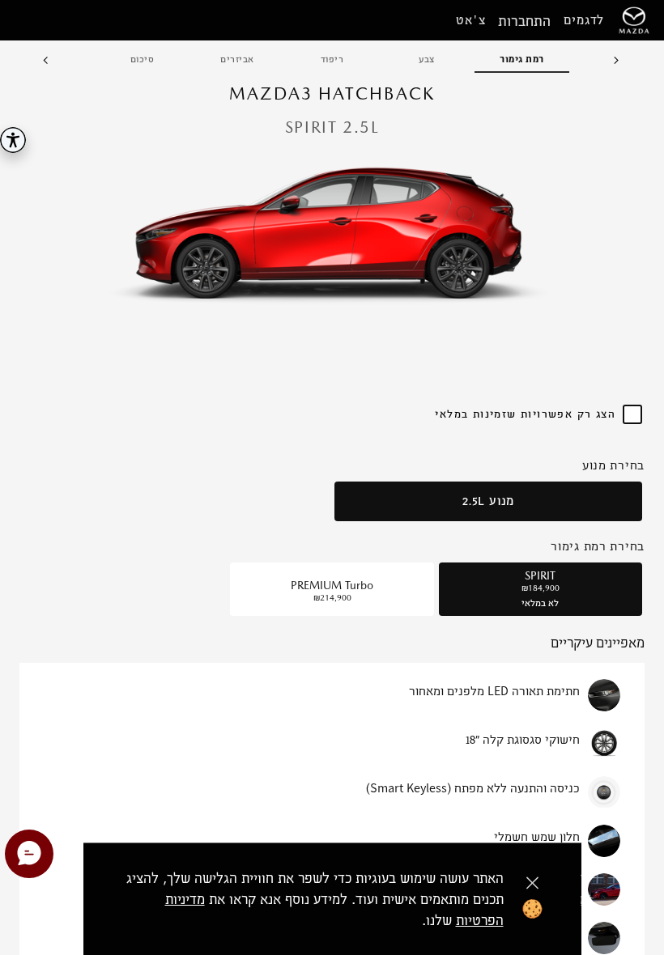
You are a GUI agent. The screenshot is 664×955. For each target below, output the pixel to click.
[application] (332, 230)
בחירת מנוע (613, 465)
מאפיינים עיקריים (598, 644)
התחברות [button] (524, 20)
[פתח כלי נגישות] (13, 140)
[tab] (522, 59)
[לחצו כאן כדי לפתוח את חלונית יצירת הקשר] (29, 854)
